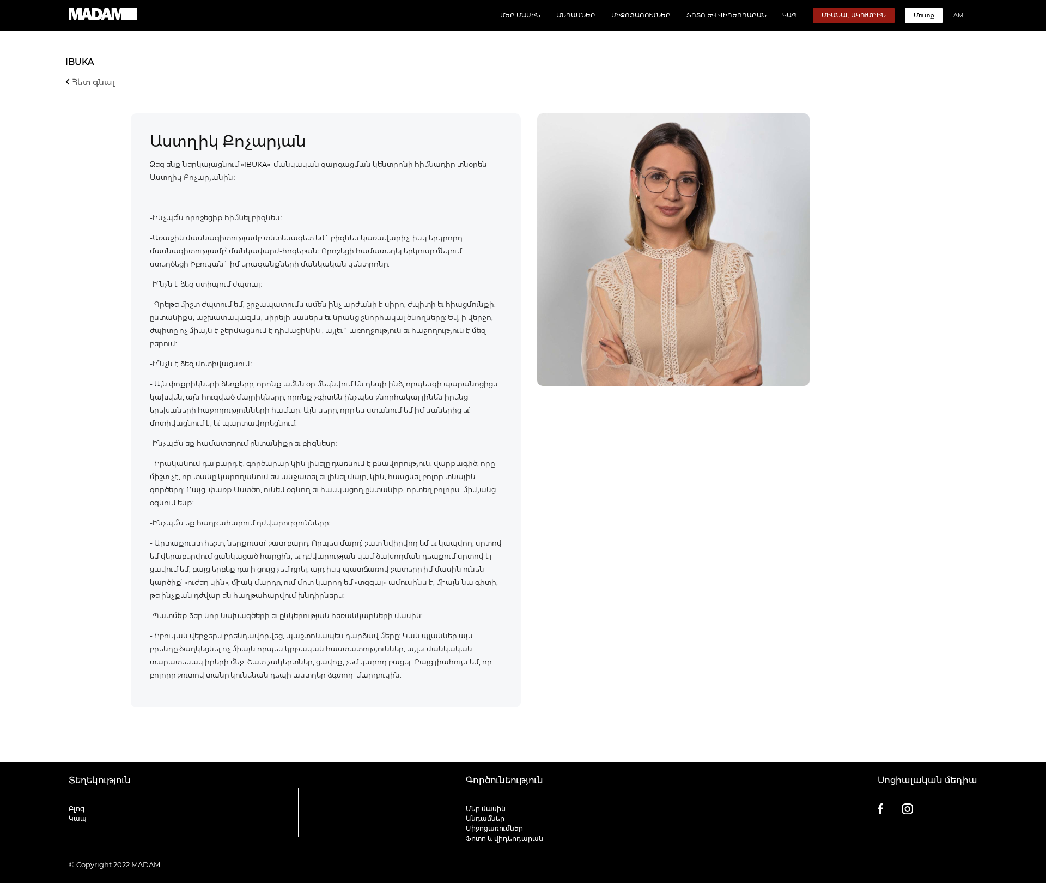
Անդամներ (575, 15)
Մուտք (924, 15)
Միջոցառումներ (641, 15)
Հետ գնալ (92, 82)
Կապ (789, 15)
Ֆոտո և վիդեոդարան (726, 15)
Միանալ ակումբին (854, 15)
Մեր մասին (520, 15)
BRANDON (957, 864)
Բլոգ (77, 809)
